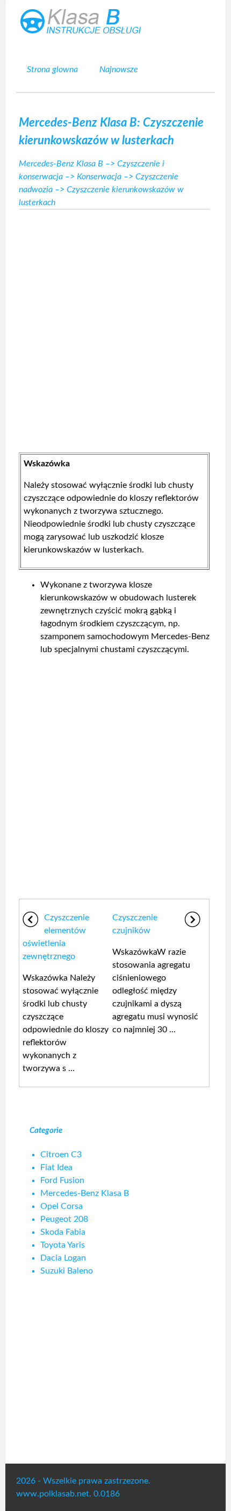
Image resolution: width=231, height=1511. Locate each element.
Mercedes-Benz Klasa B (61, 163)
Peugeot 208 (64, 1219)
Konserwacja (99, 176)
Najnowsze (118, 69)
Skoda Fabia (62, 1232)
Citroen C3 (61, 1154)
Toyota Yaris (62, 1245)
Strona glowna (52, 69)
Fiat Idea (56, 1167)
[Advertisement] (115, 328)
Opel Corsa (61, 1206)
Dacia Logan (63, 1258)
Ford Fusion (62, 1180)
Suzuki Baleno (66, 1271)
